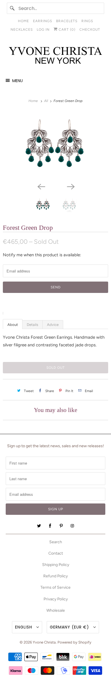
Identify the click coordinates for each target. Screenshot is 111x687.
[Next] (70, 186)
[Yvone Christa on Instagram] (72, 526)
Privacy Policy (56, 599)
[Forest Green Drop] (55, 146)
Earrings (42, 21)
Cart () (66, 30)
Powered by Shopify (74, 642)
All (46, 101)
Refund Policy (55, 576)
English (24, 627)
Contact (55, 553)
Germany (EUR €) (70, 627)
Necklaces (22, 30)
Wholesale (55, 610)
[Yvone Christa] (56, 55)
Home (23, 21)
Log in (43, 30)
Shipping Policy (55, 564)
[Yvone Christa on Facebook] (50, 526)
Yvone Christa (44, 642)
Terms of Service (55, 587)
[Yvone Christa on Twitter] (39, 526)
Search (55, 542)
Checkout (89, 30)
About (12, 324)
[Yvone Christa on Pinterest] (61, 526)
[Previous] (40, 186)
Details (32, 324)
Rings (87, 21)
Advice (53, 324)
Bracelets (66, 21)
